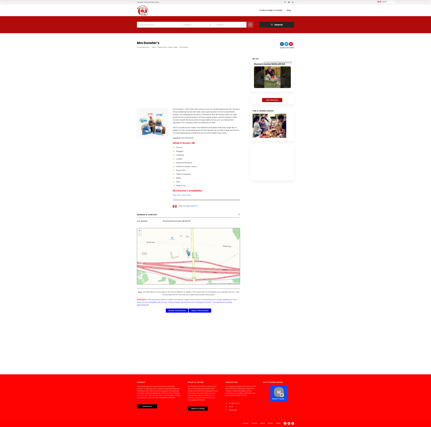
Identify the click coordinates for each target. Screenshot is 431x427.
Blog (289, 10)
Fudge (175, 47)
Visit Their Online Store (182, 195)
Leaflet (208, 283)
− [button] (139, 234)
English (383, 2)
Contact (254, 423)
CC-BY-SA (236, 283)
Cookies (169, 47)
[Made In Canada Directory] (142, 10)
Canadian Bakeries (190, 206)
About (263, 423)
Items (154, 47)
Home (147, 47)
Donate (245, 423)
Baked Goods (162, 47)
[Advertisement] (188, 82)
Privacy (270, 423)
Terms (278, 423)
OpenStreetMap (221, 283)
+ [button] (139, 230)
